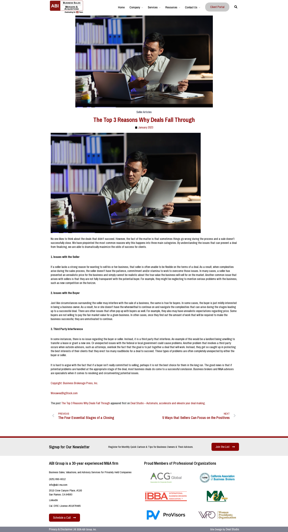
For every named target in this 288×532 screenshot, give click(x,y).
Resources (171, 7)
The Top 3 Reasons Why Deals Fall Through (85, 403)
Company (135, 7)
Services (153, 7)
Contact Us (191, 7)
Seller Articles (144, 112)
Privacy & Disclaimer (60, 529)
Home (121, 7)
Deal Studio (232, 529)
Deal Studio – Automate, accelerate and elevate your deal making (167, 403)
